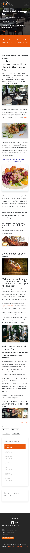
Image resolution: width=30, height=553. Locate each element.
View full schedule (9, 31)
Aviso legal (11, 546)
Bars (4, 17)
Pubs (22, 17)
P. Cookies (18, 546)
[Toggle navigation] (26, 4)
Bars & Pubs (10, 17)
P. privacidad (24, 546)
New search (24, 422)
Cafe (18, 17)
